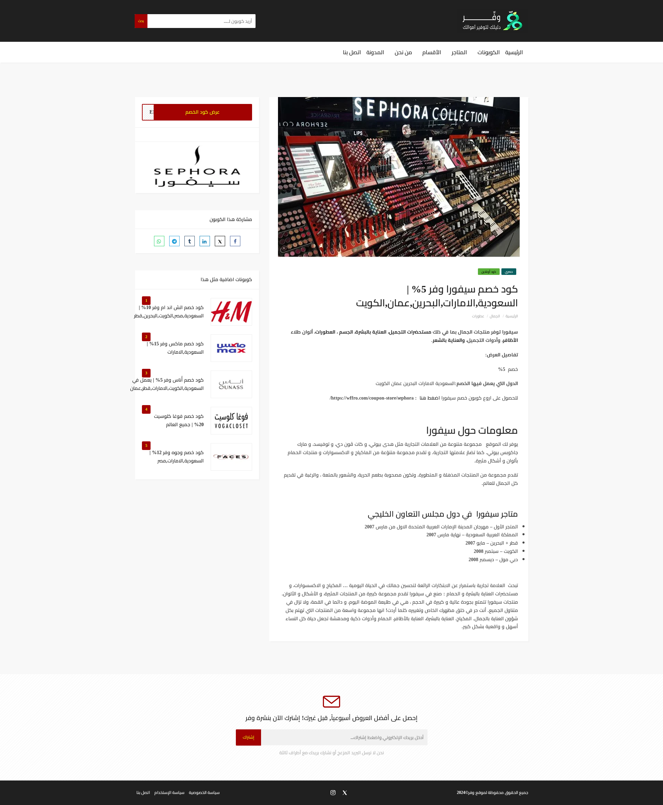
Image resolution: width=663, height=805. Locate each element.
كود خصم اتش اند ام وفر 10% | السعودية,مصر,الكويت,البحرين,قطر (169, 312)
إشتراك (248, 737)
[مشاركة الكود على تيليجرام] (174, 241)
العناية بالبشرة (370, 331)
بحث (141, 21)
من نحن (403, 52)
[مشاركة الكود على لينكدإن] (205, 241)
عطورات (478, 316)
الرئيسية (514, 52)
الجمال (495, 316)
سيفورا (440, 430)
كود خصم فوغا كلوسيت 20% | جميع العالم (179, 420)
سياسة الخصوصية (204, 792)
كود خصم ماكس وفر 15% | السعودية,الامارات (175, 348)
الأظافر (510, 340)
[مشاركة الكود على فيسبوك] (235, 241)
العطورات (325, 331)
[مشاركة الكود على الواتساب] (159, 241)
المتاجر (459, 52)
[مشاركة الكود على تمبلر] (189, 241)
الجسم (346, 331)
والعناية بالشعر (449, 340)
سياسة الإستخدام (169, 792)
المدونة (375, 52)
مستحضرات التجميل (410, 331)
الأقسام (431, 52)
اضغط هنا (430, 397)
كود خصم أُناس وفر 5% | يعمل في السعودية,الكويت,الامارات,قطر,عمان (167, 384)
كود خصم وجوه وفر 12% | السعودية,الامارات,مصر (177, 457)
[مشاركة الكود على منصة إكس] (220, 241)
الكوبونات (489, 52)
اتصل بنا (352, 52)
